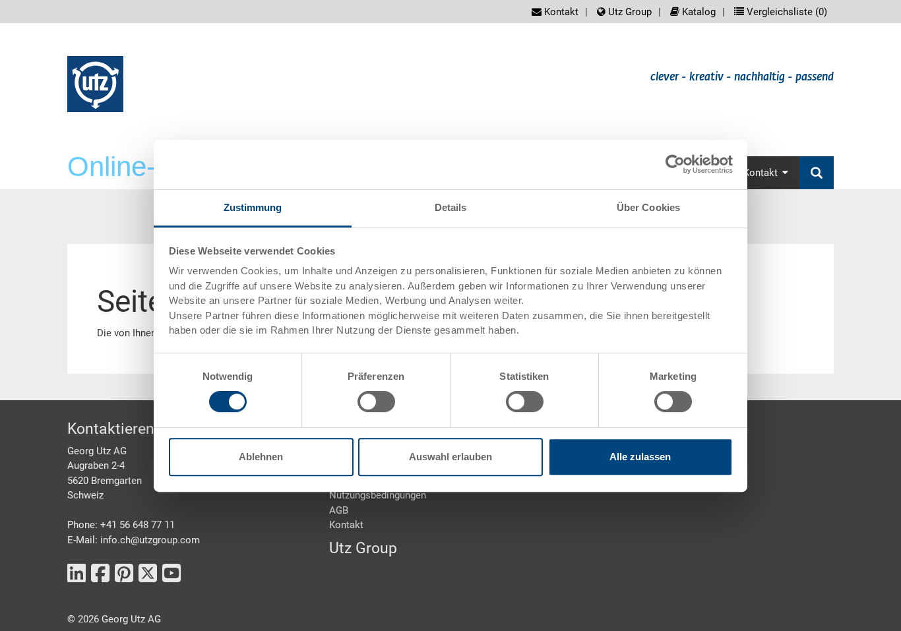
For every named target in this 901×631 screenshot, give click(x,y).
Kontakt (560, 12)
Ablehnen (261, 456)
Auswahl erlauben (450, 456)
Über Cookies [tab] (648, 207)
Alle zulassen (640, 456)
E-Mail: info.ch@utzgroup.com (133, 540)
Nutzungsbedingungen (377, 495)
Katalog (697, 12)
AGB (338, 510)
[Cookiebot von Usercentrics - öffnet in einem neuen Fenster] (675, 164)
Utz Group (629, 12)
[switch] (376, 401)
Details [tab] (451, 207)
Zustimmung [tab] (253, 207)
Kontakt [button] (760, 173)
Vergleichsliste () (785, 12)
